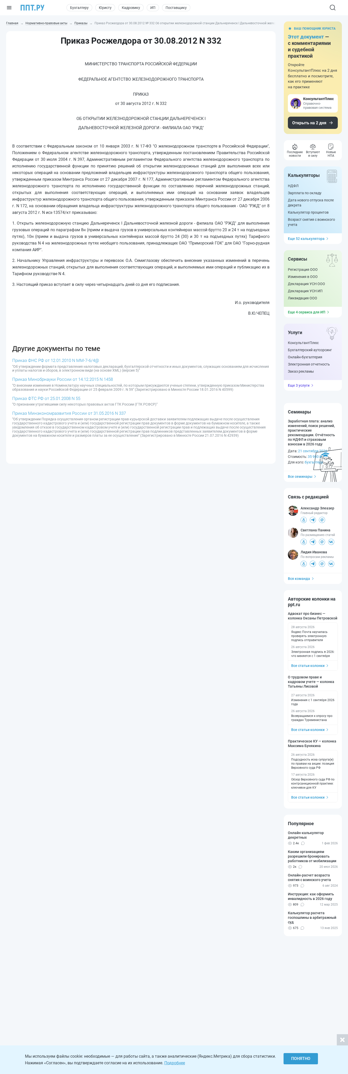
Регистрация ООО (303, 269)
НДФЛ (293, 186)
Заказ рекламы (301, 371)
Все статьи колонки (308, 666)
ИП (152, 8)
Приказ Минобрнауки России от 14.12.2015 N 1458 (62, 379)
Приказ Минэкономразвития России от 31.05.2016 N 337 (69, 413)
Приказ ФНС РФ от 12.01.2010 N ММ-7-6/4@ (55, 360)
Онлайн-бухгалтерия (305, 357)
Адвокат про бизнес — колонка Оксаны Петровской (312, 616)
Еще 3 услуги (299, 385)
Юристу (105, 8)
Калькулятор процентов (308, 212)
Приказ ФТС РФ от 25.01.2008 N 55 (46, 398)
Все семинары (300, 476)
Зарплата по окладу (305, 193)
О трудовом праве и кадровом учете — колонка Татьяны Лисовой (311, 681)
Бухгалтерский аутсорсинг (310, 350)
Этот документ (306, 37)
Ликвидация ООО (302, 298)
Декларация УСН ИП (305, 291)
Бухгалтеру (79, 8)
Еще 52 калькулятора (306, 239)
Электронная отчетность (309, 364)
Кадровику (131, 8)
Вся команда (299, 579)
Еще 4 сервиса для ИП (306, 312)
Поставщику (176, 8)
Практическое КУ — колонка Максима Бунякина (312, 743)
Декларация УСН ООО (306, 284)
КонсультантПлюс (303, 343)
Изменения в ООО (303, 277)
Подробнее (174, 1062)
